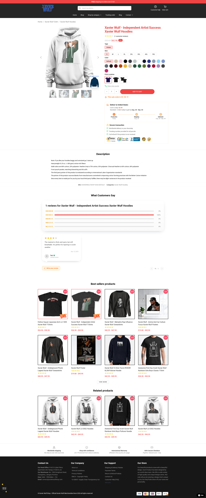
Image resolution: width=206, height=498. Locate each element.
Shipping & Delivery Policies (114, 467)
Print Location (109, 74)
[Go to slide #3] (75, 94)
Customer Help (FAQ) (112, 479)
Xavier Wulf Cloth (51, 22)
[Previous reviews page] (152, 269)
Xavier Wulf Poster (78, 368)
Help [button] (202, 495)
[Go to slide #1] (53, 94)
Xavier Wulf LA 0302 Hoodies (82, 429)
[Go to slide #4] (86, 94)
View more (103, 382)
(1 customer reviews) (121, 36)
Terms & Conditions (78, 470)
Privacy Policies (77, 473)
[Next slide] (98, 57)
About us (75, 467)
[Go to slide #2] (64, 94)
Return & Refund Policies (113, 473)
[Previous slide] (41, 57)
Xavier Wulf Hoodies (68, 22)
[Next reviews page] (162, 269)
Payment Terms (110, 470)
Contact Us (108, 476)
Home (40, 22)
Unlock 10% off (4, 488)
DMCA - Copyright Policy (80, 476)
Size (106, 51)
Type (106, 44)
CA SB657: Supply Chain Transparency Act (86, 479)
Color (106, 57)
